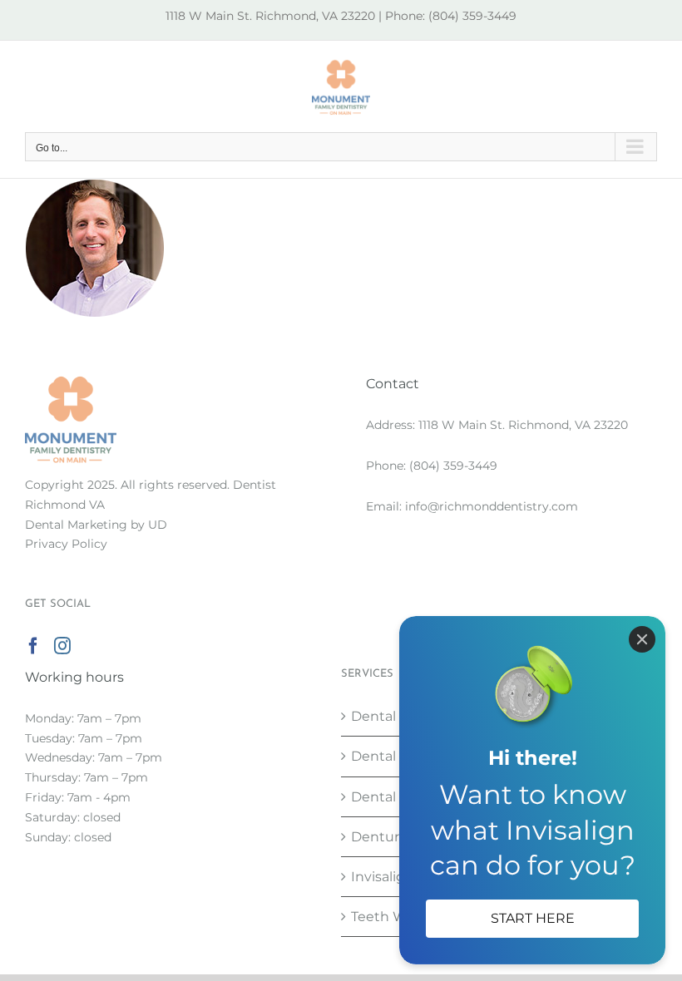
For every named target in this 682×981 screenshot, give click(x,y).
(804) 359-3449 (453, 465)
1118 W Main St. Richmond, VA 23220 (523, 424)
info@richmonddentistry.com (491, 506)
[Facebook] (33, 646)
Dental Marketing (76, 524)
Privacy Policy (66, 543)
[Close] (642, 639)
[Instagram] (62, 646)
